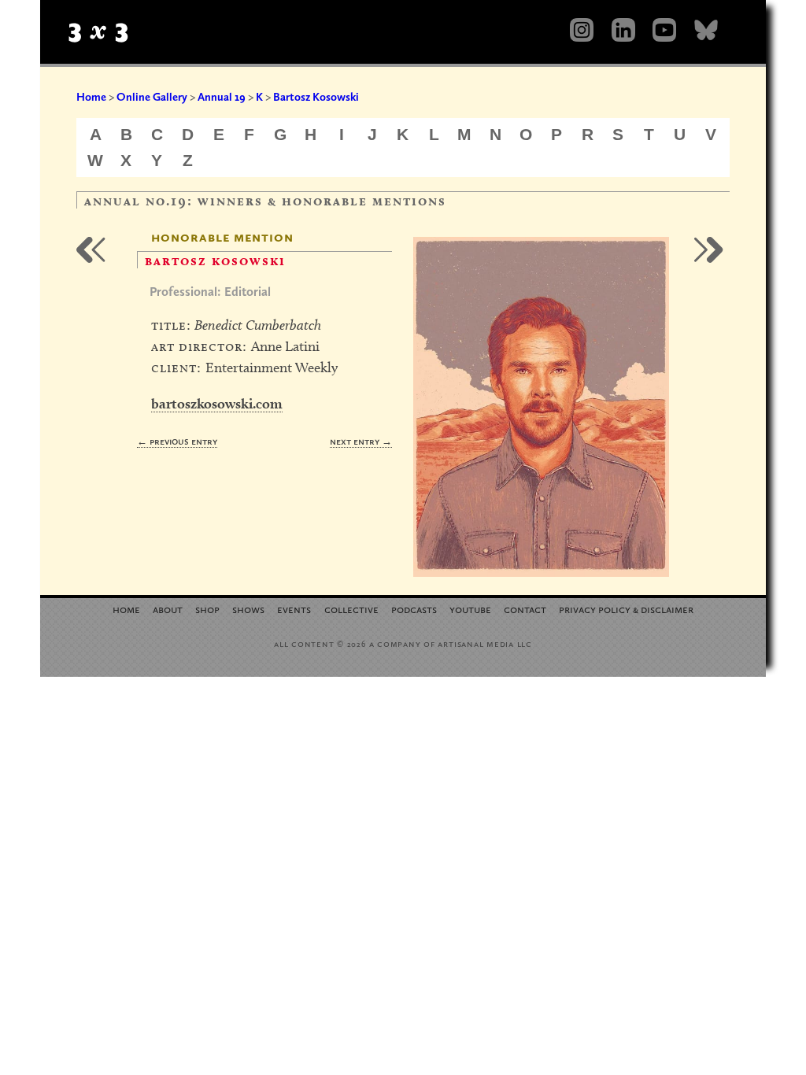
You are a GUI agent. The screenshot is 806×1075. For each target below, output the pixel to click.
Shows (248, 608)
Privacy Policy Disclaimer (626, 608)
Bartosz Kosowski (316, 97)
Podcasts (414, 608)
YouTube (470, 608)
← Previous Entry (177, 441)
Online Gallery (151, 97)
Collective (351, 608)
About (168, 608)
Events (294, 608)
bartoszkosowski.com (217, 403)
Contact (525, 608)
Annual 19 (222, 97)
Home (91, 97)
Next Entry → (361, 441)
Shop (207, 608)
